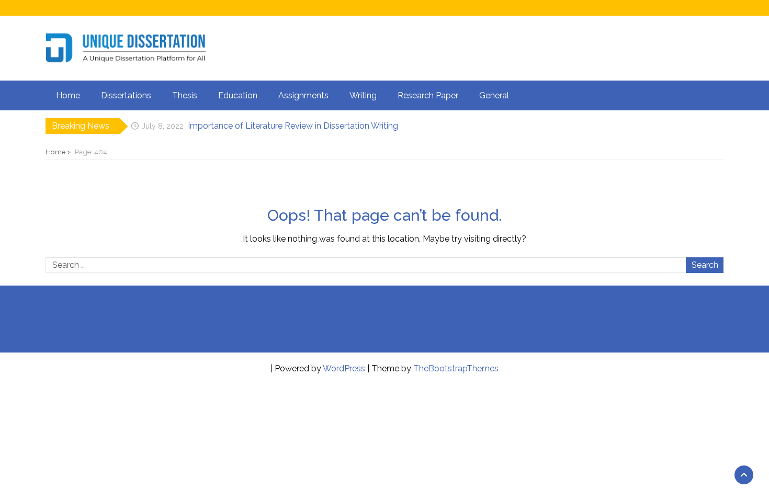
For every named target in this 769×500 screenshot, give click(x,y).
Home (68, 95)
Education (237, 95)
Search (705, 265)
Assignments (303, 95)
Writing (363, 95)
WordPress (344, 368)
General (494, 95)
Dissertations (126, 95)
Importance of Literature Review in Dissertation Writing (293, 126)
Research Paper (428, 95)
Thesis (184, 95)
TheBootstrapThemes (456, 368)
